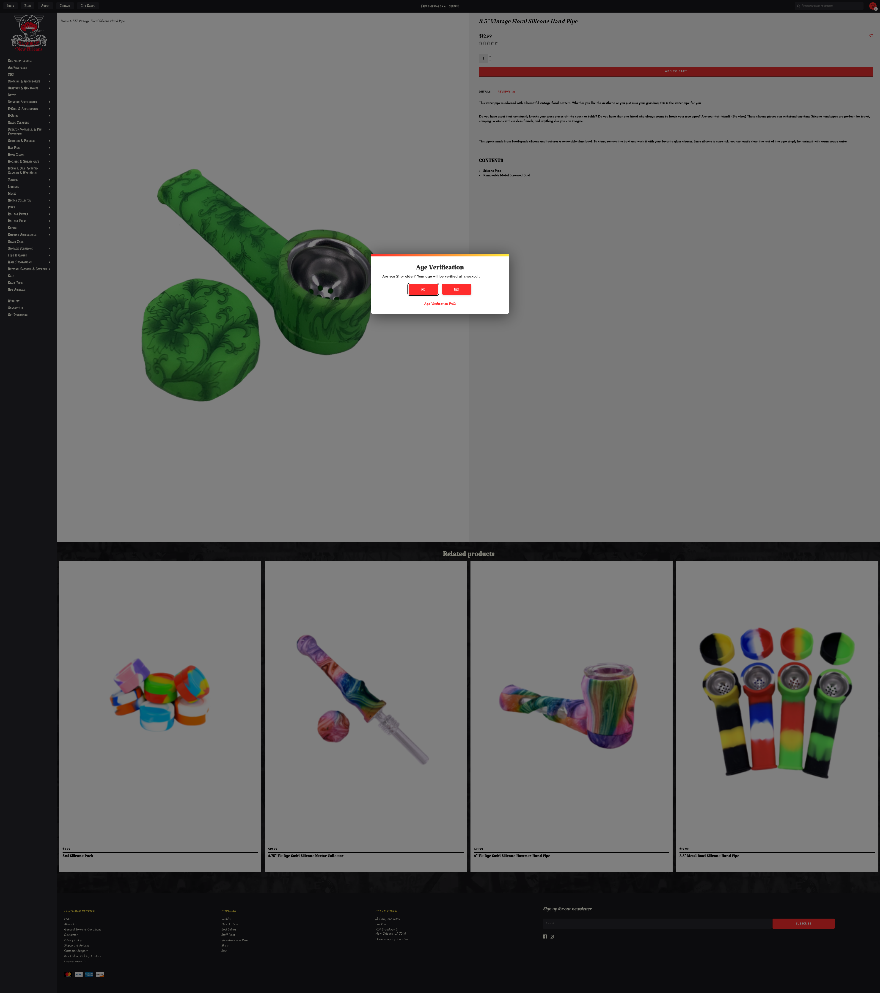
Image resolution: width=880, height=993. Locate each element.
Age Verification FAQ (440, 304)
